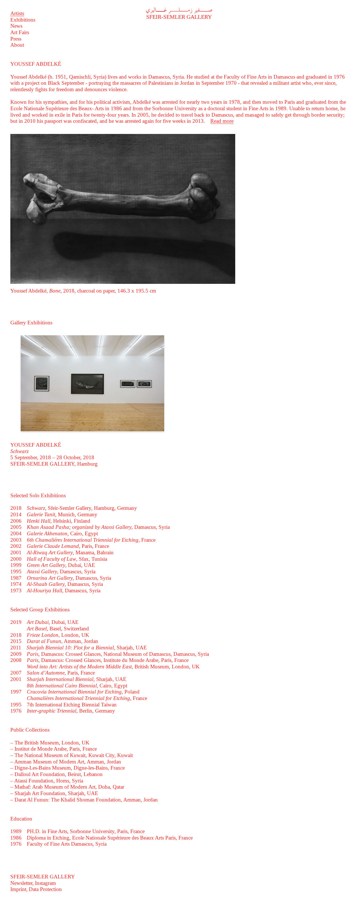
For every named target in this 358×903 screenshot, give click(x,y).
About (17, 45)
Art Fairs (19, 32)
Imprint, (19, 889)
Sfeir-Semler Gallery (179, 14)
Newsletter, (22, 883)
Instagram (45, 883)
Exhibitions (22, 20)
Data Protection (45, 889)
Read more (222, 121)
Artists (17, 13)
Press (15, 39)
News (16, 26)
